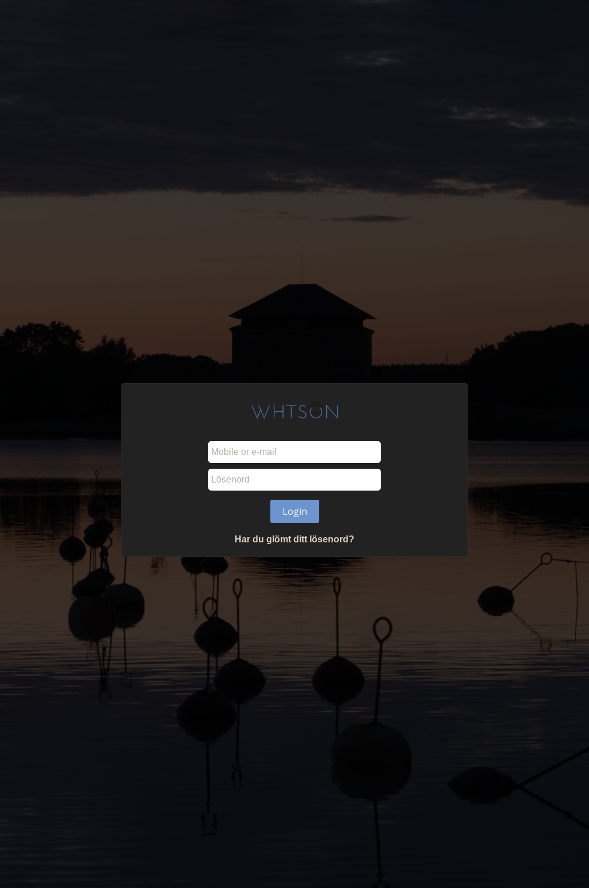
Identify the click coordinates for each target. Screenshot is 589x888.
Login (294, 511)
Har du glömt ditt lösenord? (294, 539)
